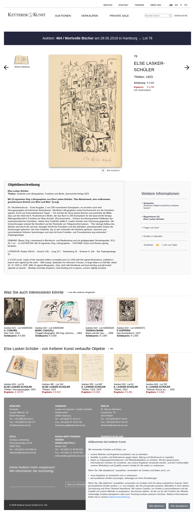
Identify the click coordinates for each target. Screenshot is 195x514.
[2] (6, 67)
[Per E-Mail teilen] (156, 245)
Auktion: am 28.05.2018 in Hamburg (90, 38)
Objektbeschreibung (24, 185)
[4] (186, 67)
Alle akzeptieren (179, 506)
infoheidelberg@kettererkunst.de (71, 456)
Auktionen (63, 15)
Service (107, 5)
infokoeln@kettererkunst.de (22, 452)
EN (176, 5)
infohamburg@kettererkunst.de (70, 425)
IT (181, 5)
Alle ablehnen (156, 506)
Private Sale (119, 15)
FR (185, 5)
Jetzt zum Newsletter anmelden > (83, 484)
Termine (139, 5)
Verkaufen (89, 15)
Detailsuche (180, 16)
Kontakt (123, 5)
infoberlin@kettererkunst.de (114, 425)
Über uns (155, 5)
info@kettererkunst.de (20, 425)
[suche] (170, 16)
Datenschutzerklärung (119, 497)
